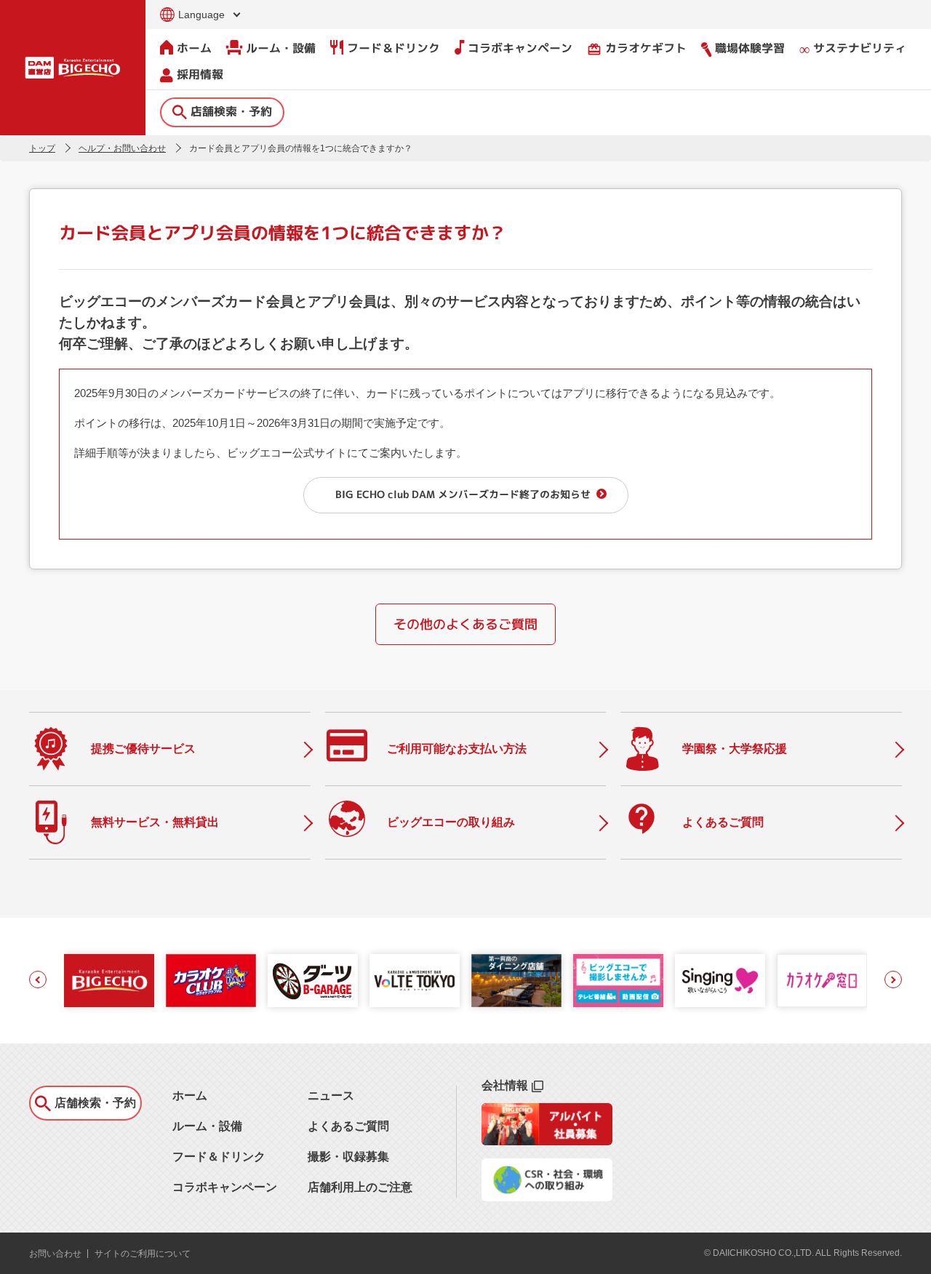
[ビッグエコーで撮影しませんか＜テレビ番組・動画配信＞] (618, 980)
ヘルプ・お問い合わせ (122, 148)
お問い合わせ (55, 1253)
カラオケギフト (637, 48)
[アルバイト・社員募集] (547, 1141)
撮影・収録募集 (348, 1156)
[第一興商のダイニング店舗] (516, 980)
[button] (38, 979)
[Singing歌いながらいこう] (720, 980)
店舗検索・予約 (231, 111)
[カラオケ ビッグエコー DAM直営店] (109, 980)
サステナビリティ (859, 48)
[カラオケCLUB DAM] (211, 980)
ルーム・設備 (281, 48)
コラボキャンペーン (520, 48)
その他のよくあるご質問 (465, 624)
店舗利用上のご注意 (360, 1187)
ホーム (194, 48)
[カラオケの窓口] (822, 980)
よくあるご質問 (348, 1126)
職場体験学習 (750, 48)
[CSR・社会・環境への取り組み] (547, 1197)
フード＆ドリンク (393, 48)
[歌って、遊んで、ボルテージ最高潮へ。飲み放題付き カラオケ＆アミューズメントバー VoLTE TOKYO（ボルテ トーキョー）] (414, 980)
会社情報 (505, 1085)
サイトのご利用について (143, 1253)
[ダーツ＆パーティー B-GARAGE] (313, 980)
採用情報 (200, 74)
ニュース (331, 1095)
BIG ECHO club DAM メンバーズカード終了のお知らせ (463, 494)
